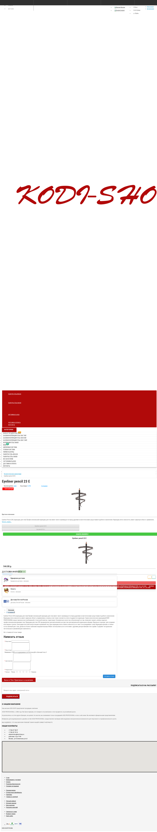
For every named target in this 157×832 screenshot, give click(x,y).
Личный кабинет (11, 801)
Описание (11, 610)
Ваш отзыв (9, 650)
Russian (122, 7)
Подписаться (12, 696)
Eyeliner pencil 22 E (40, 526)
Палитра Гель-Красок (14, 394)
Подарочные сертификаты (14, 792)
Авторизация (150, 9)
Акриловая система (10, 447)
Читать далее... (7, 522)
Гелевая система (9, 449)
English (122, 10)
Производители (10, 790)
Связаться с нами (11, 811)
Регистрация (150, 6)
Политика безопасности (13, 784)
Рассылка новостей (12, 807)
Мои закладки (10, 805)
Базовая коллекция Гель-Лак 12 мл (15, 440)
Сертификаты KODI (13, 414)
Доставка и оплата (14, 422)
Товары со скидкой (12, 797)
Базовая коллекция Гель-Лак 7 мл (14, 435)
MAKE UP (6, 444)
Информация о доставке (13, 779)
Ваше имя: (8, 641)
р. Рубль (136, 13)
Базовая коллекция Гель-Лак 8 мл (14, 438)
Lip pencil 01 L (40, 529)
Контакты (11, 425)
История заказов (11, 803)
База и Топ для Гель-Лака (12, 433)
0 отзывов (44, 486)
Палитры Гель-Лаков (14, 403)
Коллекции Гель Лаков (10, 442)
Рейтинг (8, 672)
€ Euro (135, 7)
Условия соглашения (12, 786)
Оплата (8, 782)
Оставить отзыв (109, 676)
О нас (7, 777)
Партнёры (9, 794)
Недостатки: (9, 669)
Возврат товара (10, 814)
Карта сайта (9, 816)
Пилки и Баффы (8, 452)
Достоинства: (9, 661)
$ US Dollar (137, 10)
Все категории (8, 459)
